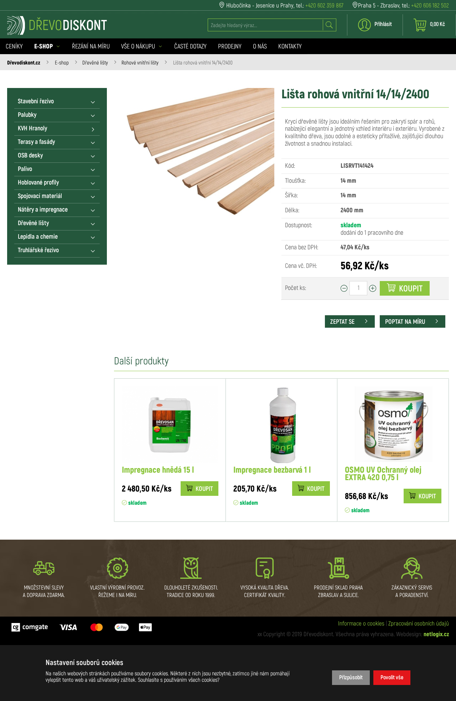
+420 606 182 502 (430, 5)
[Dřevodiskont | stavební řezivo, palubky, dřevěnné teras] (57, 25)
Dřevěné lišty (95, 63)
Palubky (27, 115)
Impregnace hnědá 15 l (158, 470)
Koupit (410, 289)
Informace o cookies (361, 623)
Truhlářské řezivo (38, 250)
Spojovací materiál (40, 196)
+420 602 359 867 (324, 5)
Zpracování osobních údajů (418, 623)
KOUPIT (203, 489)
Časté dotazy (190, 46)
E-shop (62, 63)
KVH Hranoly (32, 128)
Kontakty (290, 46)
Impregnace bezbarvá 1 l (272, 470)
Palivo (25, 169)
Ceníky (14, 46)
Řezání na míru (91, 46)
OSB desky (30, 155)
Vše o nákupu (138, 46)
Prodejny (230, 46)
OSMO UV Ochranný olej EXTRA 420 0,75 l (383, 474)
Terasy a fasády (36, 142)
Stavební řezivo (36, 101)
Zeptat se (343, 322)
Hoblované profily (38, 183)
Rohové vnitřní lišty (140, 63)
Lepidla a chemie (38, 237)
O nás (260, 46)
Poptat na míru (405, 322)
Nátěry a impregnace (43, 210)
